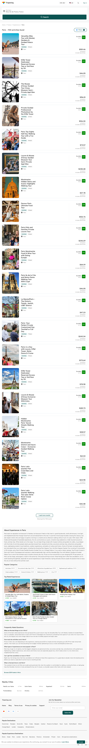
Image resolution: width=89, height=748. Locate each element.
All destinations (30, 727)
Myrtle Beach (73, 724)
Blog (10, 705)
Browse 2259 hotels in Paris (12, 672)
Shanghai (12, 724)
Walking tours (42, 572)
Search (46, 17)
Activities (10, 568)
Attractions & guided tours (46, 568)
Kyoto (66, 724)
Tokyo (26, 724)
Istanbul (43, 724)
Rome (3, 737)
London (14, 727)
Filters (81, 30)
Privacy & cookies (31, 705)
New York (25, 737)
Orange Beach (6, 727)
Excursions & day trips (26, 568)
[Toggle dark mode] (78, 2)
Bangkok (37, 724)
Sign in (85, 3)
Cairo (58, 737)
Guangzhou (21, 727)
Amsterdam (46, 737)
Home (3, 25)
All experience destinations (69, 737)
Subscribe (68, 712)
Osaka (31, 724)
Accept (81, 742)
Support (41, 705)
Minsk (80, 724)
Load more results (44, 515)
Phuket (53, 737)
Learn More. (65, 742)
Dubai (8, 737)
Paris (13, 737)
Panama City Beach (52, 724)
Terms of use (18, 705)
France (9, 25)
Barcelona (32, 737)
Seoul (61, 724)
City (54, 572)
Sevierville (20, 724)
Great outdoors (11, 572)
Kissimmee (5, 724)
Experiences (16, 25)
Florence (39, 737)
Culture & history (27, 572)
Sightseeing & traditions (67, 568)
